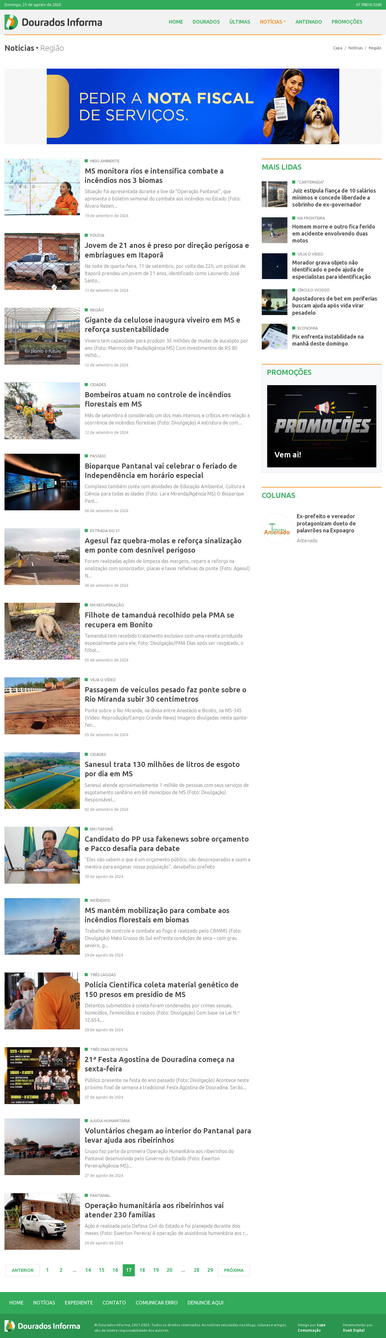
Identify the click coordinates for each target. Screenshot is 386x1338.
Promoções (347, 22)
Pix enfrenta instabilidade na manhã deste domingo (328, 340)
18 (142, 1270)
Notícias (271, 22)
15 (101, 1270)
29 (210, 1270)
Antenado (309, 22)
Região (375, 48)
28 (196, 1270)
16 (115, 1270)
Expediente (79, 1303)
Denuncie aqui (205, 1303)
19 (156, 1270)
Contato (114, 1303)
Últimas (239, 22)
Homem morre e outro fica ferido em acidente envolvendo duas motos (333, 233)
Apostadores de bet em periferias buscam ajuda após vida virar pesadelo (334, 305)
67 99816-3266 (368, 4)
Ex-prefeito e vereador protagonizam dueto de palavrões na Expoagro (326, 523)
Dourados (206, 22)
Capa (337, 48)
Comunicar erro (157, 1303)
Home (176, 22)
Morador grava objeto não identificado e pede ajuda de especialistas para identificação (331, 269)
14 (88, 1270)
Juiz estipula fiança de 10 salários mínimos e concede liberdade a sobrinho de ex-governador (334, 197)
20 (169, 1270)
